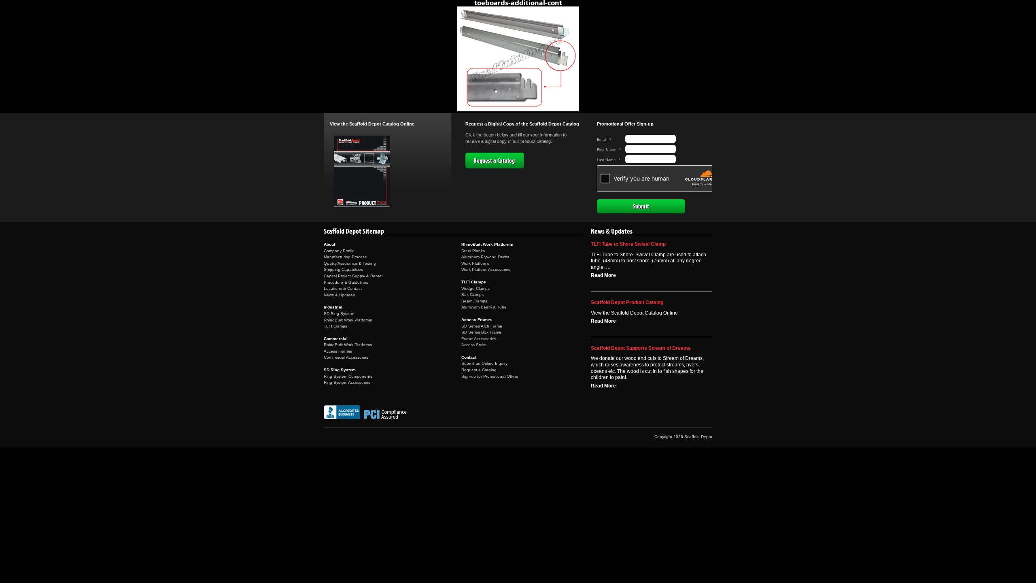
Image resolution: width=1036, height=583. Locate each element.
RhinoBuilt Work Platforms (348, 320)
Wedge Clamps (475, 288)
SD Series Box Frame (481, 332)
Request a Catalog (494, 160)
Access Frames (338, 351)
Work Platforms (475, 263)
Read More (603, 275)
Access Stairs (473, 345)
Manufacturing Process (345, 257)
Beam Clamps (474, 301)
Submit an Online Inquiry (484, 363)
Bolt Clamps (472, 294)
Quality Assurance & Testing (350, 263)
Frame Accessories (478, 338)
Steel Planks (473, 251)
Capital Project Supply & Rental (353, 276)
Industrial (333, 307)
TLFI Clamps (335, 326)
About (329, 244)
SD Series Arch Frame (481, 326)
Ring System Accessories (347, 382)
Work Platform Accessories (485, 269)
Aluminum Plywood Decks (485, 257)
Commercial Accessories (346, 357)
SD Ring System (339, 313)
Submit (641, 206)
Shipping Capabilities (343, 269)
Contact (468, 357)
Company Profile (339, 251)
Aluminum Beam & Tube (484, 307)
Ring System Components (348, 376)
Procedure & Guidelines (346, 282)
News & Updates (339, 295)
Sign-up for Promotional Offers (489, 376)
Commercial (336, 338)
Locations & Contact (343, 288)
